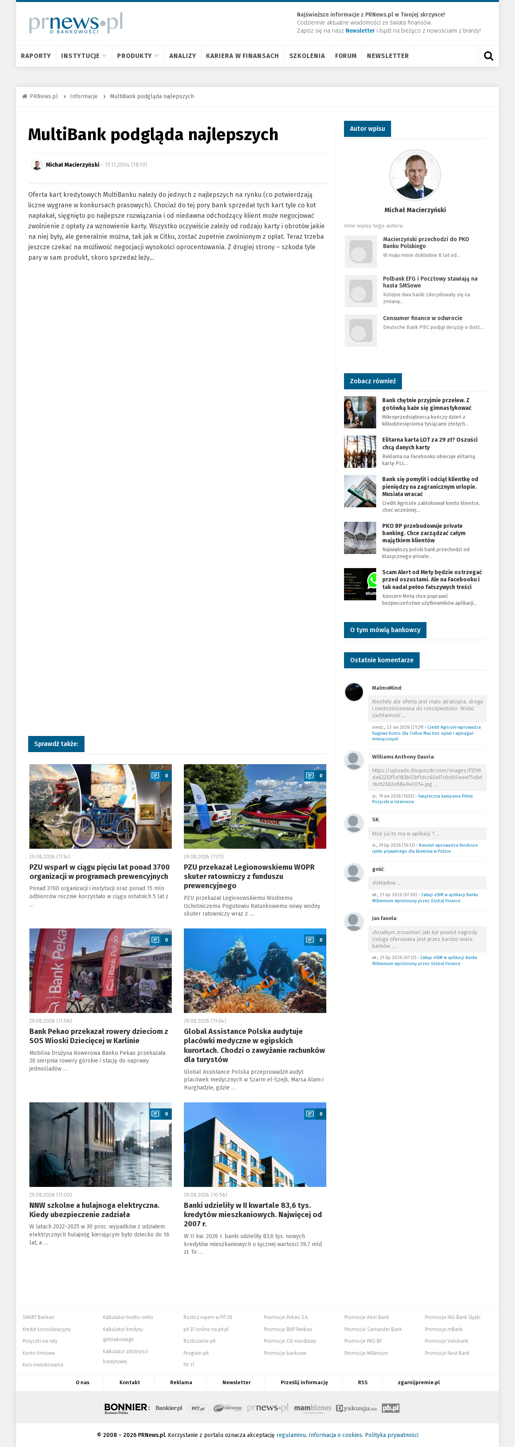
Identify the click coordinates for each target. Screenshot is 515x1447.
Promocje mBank (444, 1329)
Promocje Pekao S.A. (286, 1317)
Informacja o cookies (335, 1435)
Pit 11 (188, 1365)
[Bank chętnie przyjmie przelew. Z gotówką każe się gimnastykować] (360, 412)
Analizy (182, 56)
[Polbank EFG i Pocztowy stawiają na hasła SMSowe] (361, 291)
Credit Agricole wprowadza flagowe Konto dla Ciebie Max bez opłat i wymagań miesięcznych (426, 733)
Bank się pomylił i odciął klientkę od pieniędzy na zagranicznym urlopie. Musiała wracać (430, 486)
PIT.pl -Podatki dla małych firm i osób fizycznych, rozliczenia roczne (198, 1407)
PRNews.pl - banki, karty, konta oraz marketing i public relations (268, 1407)
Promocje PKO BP (363, 1341)
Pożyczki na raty (40, 1341)
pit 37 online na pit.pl (206, 1329)
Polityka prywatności (391, 1435)
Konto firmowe (39, 1353)
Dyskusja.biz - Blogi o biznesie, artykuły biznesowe (356, 1407)
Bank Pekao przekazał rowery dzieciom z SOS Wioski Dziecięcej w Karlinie (98, 1036)
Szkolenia (307, 56)
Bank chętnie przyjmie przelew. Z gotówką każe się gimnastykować (427, 404)
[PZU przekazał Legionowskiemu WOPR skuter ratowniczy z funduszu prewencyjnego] (255, 806)
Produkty (134, 56)
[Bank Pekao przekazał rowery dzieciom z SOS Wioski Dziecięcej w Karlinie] (100, 970)
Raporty (36, 56)
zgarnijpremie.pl (419, 1382)
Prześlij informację (304, 1382)
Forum (346, 56)
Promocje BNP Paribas (288, 1329)
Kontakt (129, 1382)
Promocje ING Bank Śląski (452, 1317)
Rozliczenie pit (199, 1341)
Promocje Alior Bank (366, 1317)
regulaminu (291, 1435)
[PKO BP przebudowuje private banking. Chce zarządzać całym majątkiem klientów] (360, 537)
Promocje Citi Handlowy (290, 1341)
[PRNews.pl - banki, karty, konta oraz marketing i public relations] (72, 23)
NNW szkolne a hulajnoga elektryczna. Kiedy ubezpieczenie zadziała (94, 1210)
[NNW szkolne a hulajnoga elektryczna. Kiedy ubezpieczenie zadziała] (100, 1144)
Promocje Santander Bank (373, 1329)
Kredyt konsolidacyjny (47, 1329)
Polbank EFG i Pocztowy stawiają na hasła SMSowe (430, 282)
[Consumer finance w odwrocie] (361, 330)
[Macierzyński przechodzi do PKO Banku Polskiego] (361, 251)
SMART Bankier (38, 1317)
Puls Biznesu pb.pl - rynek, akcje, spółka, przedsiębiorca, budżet (391, 1407)
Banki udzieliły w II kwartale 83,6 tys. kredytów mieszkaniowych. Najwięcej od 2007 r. (253, 1215)
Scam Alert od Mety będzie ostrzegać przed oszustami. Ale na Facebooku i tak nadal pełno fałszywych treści (432, 579)
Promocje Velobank (446, 1341)
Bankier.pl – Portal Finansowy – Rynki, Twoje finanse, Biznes (169, 1407)
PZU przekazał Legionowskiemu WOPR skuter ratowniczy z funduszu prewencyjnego (249, 877)
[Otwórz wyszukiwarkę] (488, 55)
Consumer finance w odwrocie (422, 318)
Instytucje (80, 56)
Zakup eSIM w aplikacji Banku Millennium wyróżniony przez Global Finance (425, 897)
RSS (363, 1382)
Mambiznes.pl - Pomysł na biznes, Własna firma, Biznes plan (312, 1407)
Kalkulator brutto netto (128, 1317)
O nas (82, 1382)
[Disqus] (178, 401)
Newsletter (388, 56)
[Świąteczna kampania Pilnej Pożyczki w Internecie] (354, 760)
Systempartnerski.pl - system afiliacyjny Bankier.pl (228, 1407)
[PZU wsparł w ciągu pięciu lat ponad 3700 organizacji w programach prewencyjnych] (100, 806)
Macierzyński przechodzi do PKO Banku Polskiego (426, 243)
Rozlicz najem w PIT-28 (207, 1317)
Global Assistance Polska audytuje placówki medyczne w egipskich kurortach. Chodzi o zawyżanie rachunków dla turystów (254, 1045)
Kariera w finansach (242, 56)
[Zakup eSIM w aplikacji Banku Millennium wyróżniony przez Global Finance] (354, 872)
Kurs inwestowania (43, 1365)
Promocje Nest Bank (447, 1353)
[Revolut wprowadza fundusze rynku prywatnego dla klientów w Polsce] (354, 823)
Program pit (196, 1353)
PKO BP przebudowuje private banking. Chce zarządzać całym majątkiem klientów (424, 533)
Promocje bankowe (285, 1353)
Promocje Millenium (366, 1353)
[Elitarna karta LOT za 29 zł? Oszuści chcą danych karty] (360, 451)
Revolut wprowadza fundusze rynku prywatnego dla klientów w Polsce (425, 848)
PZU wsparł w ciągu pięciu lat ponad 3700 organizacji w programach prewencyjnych (99, 872)
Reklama (181, 1382)
